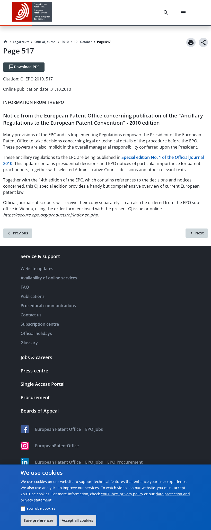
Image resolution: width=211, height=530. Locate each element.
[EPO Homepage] (32, 12)
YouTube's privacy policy (122, 493)
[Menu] (184, 12)
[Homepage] (5, 42)
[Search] (167, 12)
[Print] (191, 42)
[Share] (203, 42)
